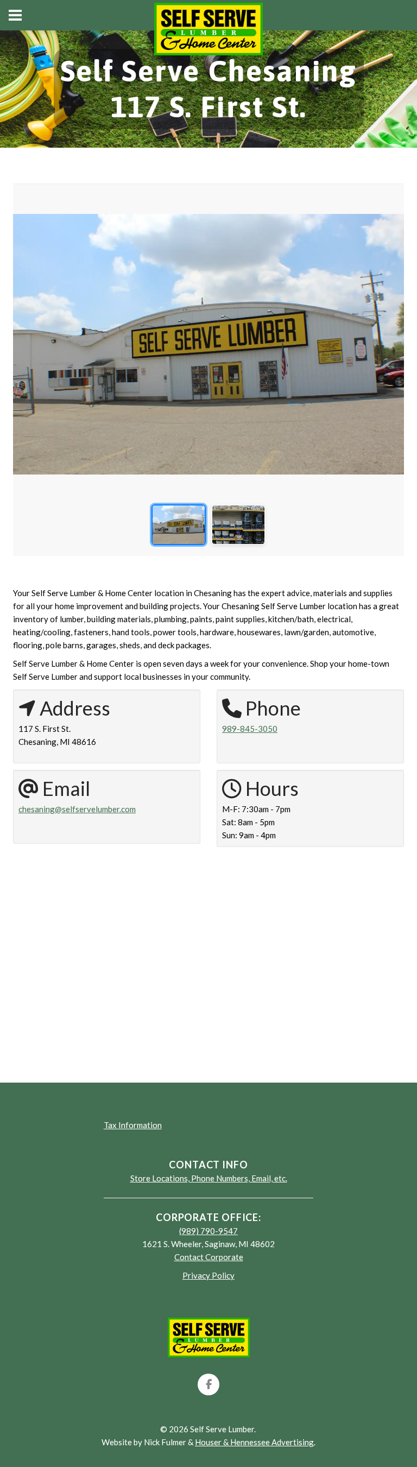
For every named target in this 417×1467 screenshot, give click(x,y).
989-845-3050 (249, 729)
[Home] (209, 1336)
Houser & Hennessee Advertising (254, 1442)
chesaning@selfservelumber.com (77, 809)
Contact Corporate (208, 1257)
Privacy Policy (208, 1275)
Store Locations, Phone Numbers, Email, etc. (208, 1178)
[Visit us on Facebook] (208, 1384)
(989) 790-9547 (208, 1231)
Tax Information (133, 1125)
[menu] (15, 15)
